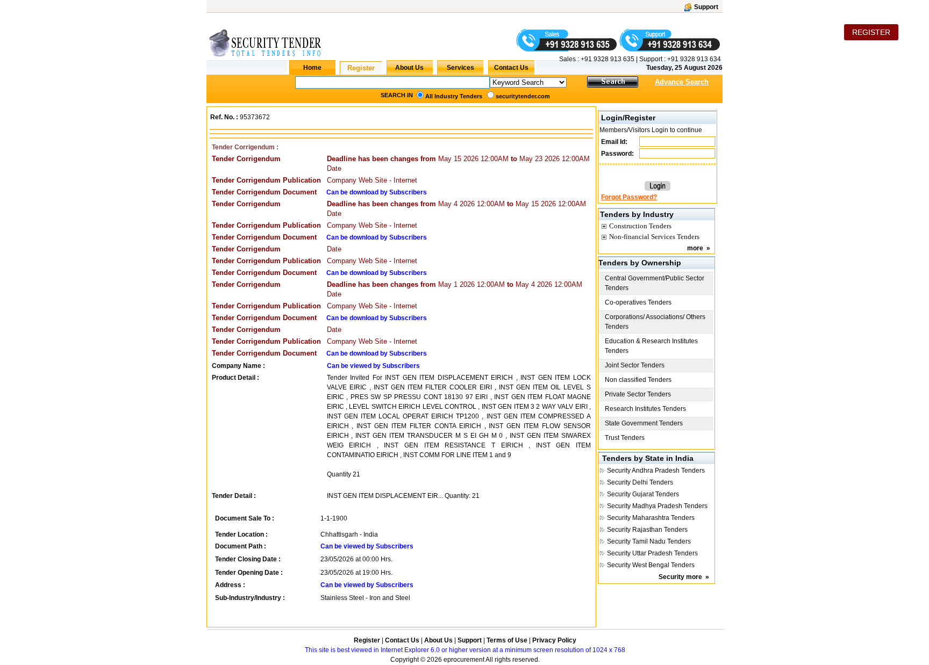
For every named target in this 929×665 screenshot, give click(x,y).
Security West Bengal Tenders (651, 565)
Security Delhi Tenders (640, 482)
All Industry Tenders (453, 96)
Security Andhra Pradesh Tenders (656, 470)
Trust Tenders (625, 438)
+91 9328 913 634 (694, 59)
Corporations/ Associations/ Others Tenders (655, 321)
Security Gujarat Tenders (643, 494)
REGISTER (871, 32)
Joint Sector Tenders (634, 365)
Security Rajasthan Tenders (647, 529)
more (695, 248)
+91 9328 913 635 (606, 59)
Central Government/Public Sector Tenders (654, 283)
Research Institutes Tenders (645, 409)
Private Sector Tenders (638, 394)
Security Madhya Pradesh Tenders (657, 506)
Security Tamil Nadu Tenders (649, 541)
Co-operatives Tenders (638, 302)
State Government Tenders (644, 423)
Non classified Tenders (638, 380)
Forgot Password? (629, 197)
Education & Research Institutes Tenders (651, 346)
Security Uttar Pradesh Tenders (652, 553)
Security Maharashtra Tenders (651, 518)
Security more (680, 577)
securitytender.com (523, 96)
